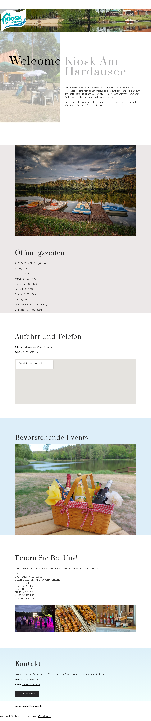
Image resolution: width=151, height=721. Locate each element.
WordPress (44, 716)
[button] (27, 694)
